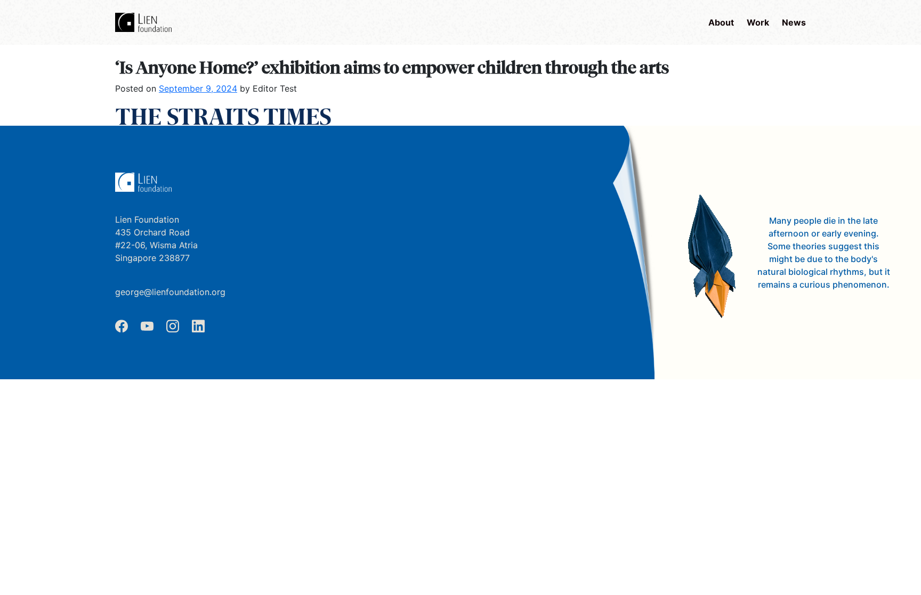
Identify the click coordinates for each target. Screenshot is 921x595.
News (794, 22)
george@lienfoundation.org (170, 292)
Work (758, 22)
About (721, 22)
